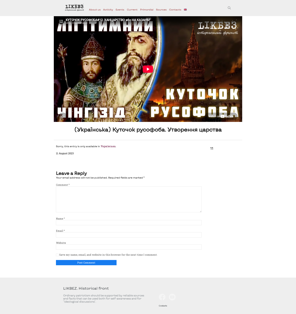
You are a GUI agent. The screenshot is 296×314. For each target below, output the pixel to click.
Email (60, 230)
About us (95, 9)
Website (61, 242)
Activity (108, 9)
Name (60, 218)
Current (132, 9)
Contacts (175, 9)
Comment (63, 184)
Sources (161, 9)
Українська (108, 146)
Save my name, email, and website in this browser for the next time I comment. (108, 255)
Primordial (146, 9)
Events (120, 9)
